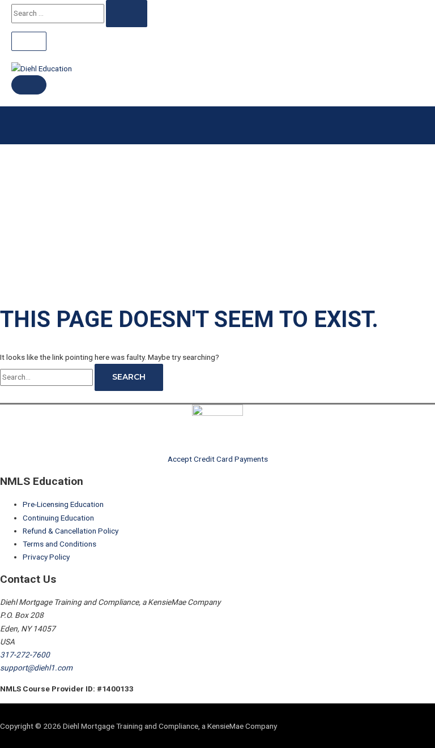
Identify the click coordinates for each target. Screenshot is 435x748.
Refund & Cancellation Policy (70, 530)
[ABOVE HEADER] (28, 41)
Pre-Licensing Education (63, 504)
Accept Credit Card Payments (218, 458)
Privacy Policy (46, 556)
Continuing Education (58, 517)
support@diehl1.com (36, 667)
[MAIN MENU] (28, 84)
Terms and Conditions (59, 543)
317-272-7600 (25, 654)
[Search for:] (47, 376)
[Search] (126, 13)
